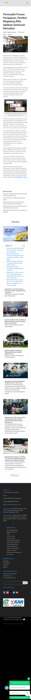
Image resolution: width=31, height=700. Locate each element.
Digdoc (5, 567)
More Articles (14, 475)
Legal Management (12, 544)
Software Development (10, 574)
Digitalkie (6, 561)
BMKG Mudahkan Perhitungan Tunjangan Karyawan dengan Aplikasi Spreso (15, 263)
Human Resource (12, 532)
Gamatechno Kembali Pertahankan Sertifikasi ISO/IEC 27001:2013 (15, 268)
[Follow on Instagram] (7, 592)
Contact (15, 623)
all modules (10, 554)
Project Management (13, 548)
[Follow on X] (10, 592)
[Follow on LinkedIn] (14, 592)
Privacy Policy (7, 623)
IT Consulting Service (9, 578)
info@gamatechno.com (14, 504)
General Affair (11, 538)
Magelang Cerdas (21, 177)
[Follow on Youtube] (17, 592)
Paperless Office (11, 550)
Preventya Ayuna (11, 32)
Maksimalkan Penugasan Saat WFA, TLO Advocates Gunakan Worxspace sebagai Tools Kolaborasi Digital (15, 282)
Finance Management (13, 542)
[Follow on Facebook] (4, 592)
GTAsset (5, 565)
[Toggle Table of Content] (23, 246)
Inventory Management (13, 540)
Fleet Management (12, 546)
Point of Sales (11, 536)
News (9, 35)
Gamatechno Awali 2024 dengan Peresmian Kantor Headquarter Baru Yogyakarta (15, 250)
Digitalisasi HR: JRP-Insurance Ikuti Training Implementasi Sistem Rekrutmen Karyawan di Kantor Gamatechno (15, 275)
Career (21, 623)
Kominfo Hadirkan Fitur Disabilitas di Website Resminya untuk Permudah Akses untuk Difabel (15, 256)
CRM (8, 534)
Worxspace (6, 563)
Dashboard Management (14, 552)
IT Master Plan (7, 576)
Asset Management (12, 530)
